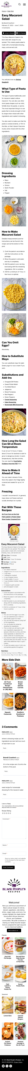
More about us (13, 930)
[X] (7, 1066)
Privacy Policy (18, 1062)
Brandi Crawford (9, 23)
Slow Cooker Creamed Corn (11, 519)
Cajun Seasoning (10, 402)
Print (12, 537)
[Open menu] (24, 4)
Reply (4, 748)
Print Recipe (21, 33)
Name (5, 845)
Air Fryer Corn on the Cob (10, 514)
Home (4, 11)
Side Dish (10, 11)
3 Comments (6, 28)
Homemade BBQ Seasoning (14, 405)
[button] (11, 539)
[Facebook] (3, 1066)
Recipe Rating (6, 811)
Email (5, 853)
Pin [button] (17, 537)
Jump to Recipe (9, 33)
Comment (6, 819)
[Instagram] (10, 1066)
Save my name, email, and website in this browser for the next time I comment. (15, 860)
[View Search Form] (19, 4)
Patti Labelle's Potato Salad (11, 517)
